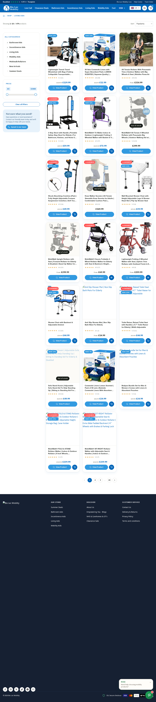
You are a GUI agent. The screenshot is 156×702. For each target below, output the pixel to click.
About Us (90, 507)
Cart (114, 8)
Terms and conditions (131, 521)
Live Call (28, 8)
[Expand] (7, 42)
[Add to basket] (74, 88)
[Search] (144, 8)
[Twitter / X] (16, 689)
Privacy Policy (127, 516)
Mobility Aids (103, 8)
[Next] (114, 480)
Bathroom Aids (58, 8)
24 (109, 480)
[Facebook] (5, 689)
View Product (61, 88)
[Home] (4, 16)
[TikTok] (22, 689)
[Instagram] (11, 689)
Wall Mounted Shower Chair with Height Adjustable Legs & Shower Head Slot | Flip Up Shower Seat (136, 198)
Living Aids (90, 8)
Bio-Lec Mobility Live (124, 2)
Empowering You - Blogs (97, 512)
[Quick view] (148, 88)
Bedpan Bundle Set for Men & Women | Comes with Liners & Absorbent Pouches (134, 388)
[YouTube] (33, 689)
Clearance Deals (42, 8)
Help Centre (138, 2)
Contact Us (126, 507)
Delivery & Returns (129, 512)
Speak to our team (18, 127)
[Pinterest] (27, 689)
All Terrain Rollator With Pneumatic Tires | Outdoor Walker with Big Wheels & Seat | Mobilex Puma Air (136, 72)
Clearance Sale (93, 521)
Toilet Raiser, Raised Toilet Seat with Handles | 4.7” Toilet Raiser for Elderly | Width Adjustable (135, 324)
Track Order (149, 2)
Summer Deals (57, 507)
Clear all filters (21, 104)
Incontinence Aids (75, 8)
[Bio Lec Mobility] (11, 8)
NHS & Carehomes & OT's (97, 516)
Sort (132, 24)
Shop (9, 16)
